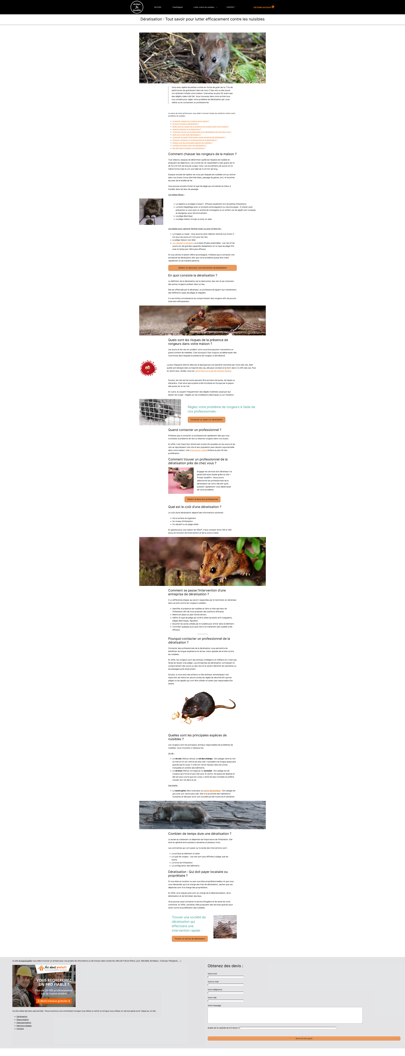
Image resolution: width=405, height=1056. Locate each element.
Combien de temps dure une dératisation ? (189, 145)
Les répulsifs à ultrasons (183, 243)
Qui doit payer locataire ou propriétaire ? (188, 148)
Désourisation (23, 1019)
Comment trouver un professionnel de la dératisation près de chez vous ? (201, 132)
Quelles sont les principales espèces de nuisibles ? (192, 143)
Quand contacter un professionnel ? (186, 129)
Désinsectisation (24, 1023)
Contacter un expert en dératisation (206, 419)
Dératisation (22, 1016)
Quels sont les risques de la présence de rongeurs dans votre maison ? (200, 126)
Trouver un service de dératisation (190, 939)
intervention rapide (198, 450)
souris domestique (212, 791)
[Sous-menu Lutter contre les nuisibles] (216, 7)
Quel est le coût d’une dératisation (186, 135)
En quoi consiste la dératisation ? (185, 124)
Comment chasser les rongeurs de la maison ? (190, 121)
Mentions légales (24, 1026)
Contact (20, 1029)
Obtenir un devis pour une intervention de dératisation (202, 268)
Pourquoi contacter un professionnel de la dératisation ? (194, 140)
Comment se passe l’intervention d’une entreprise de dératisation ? (199, 137)
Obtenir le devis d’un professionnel (202, 499)
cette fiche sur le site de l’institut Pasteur (213, 371)
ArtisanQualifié (25, 961)
